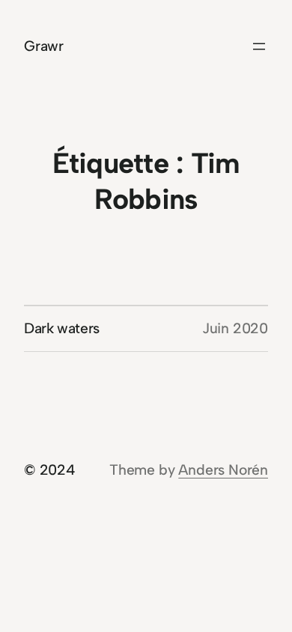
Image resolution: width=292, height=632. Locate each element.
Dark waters (62, 328)
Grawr (44, 46)
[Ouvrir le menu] (259, 46)
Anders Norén (223, 469)
